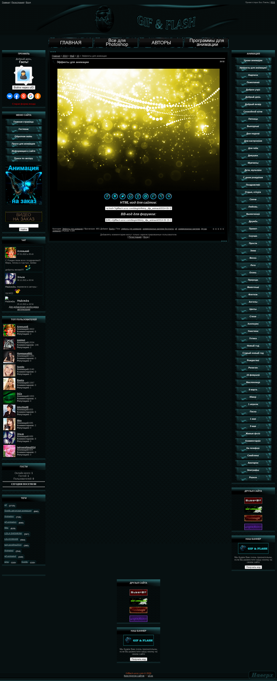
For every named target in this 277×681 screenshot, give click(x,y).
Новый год (253, 345)
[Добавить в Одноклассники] (138, 196)
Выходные (253, 126)
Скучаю (253, 236)
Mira (6, 528)
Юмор (253, 397)
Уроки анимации (253, 60)
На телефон (253, 448)
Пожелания (253, 82)
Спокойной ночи (253, 111)
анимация (57, 231)
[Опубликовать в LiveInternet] (130, 196)
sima (6, 562)
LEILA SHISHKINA (13, 533)
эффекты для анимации (131, 229)
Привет (253, 228)
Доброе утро (253, 89)
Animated (8, 550)
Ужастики (253, 331)
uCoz (150, 675)
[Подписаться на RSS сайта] (168, 196)
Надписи (253, 75)
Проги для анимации (23, 143)
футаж (204, 229)
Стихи (253, 316)
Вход (28, 2)
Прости (253, 243)
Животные (253, 287)
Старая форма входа (23, 104)
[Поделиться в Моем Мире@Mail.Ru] (145, 196)
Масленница (253, 382)
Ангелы (253, 302)
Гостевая (23, 129)
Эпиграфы (253, 470)
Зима (253, 250)
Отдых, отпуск (253, 192)
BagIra (112, 229)
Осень (253, 272)
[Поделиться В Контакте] (115, 196)
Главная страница (23, 122)
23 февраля (253, 375)
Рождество (253, 360)
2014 (65, 56)
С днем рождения (253, 177)
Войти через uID (24, 87)
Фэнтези (253, 294)
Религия (253, 367)
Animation (9, 516)
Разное (253, 477)
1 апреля (253, 404)
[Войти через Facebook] (17, 96)
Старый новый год (253, 353)
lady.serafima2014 (12, 545)
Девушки (253, 155)
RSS (273, 2)
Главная (6, 2)
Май (72, 56)
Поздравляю (253, 185)
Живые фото (253, 433)
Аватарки (253, 463)
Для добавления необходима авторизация (24, 308)
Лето (253, 265)
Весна (253, 258)
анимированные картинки (189, 229)
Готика (253, 338)
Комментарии (253, 441)
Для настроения (253, 141)
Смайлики (253, 455)
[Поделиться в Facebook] (107, 196)
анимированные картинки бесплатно (158, 229)
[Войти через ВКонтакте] (10, 96)
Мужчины (253, 163)
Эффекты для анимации (72, 229)
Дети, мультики (253, 170)
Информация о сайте (23, 151)
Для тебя (253, 148)
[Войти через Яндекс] (23, 96)
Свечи (253, 199)
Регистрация (18, 2)
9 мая (253, 426)
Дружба (253, 221)
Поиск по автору (23, 158)
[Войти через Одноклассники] (38, 96)
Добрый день (253, 97)
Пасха (253, 411)
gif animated (10, 556)
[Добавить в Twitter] (122, 196)
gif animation (10, 522)
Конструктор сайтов (134, 675)
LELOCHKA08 (11, 539)
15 (78, 56)
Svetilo (24, 562)
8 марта (253, 389)
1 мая (253, 419)
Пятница (253, 119)
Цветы (253, 309)
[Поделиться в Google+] (153, 196)
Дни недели (253, 133)
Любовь (253, 206)
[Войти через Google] (30, 96)
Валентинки (253, 214)
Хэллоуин (253, 324)
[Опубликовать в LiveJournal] (161, 196)
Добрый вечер (253, 104)
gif (5, 505)
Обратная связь (23, 136)
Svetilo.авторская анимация (17, 510)
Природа (253, 280)
